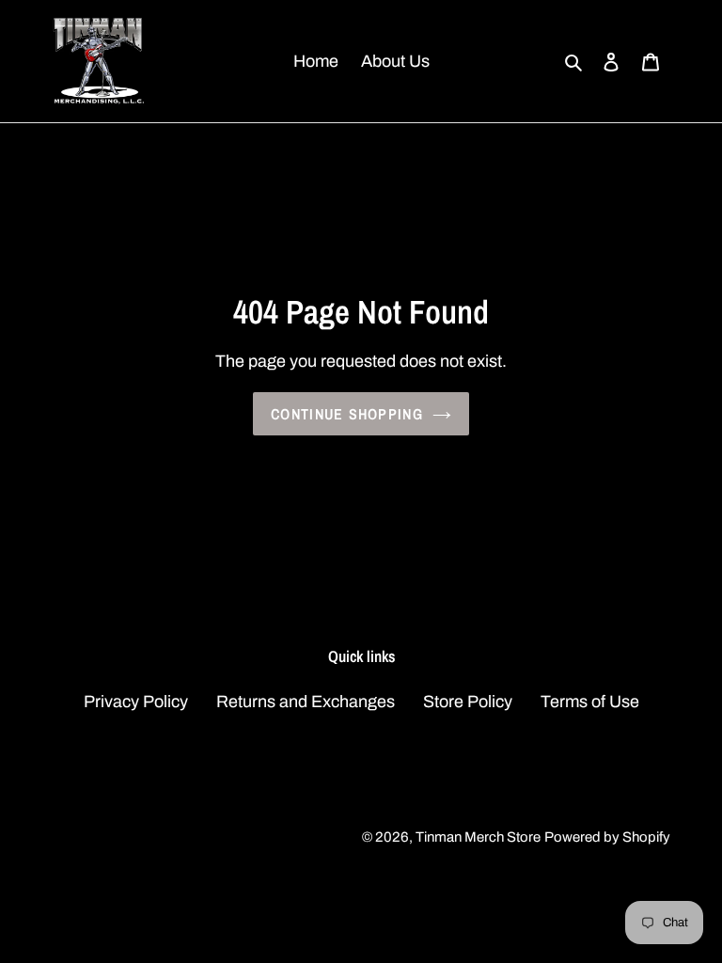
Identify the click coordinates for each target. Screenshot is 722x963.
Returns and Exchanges (305, 701)
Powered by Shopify (607, 837)
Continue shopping (347, 413)
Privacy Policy (136, 701)
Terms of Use (590, 701)
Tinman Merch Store (478, 837)
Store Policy (467, 701)
